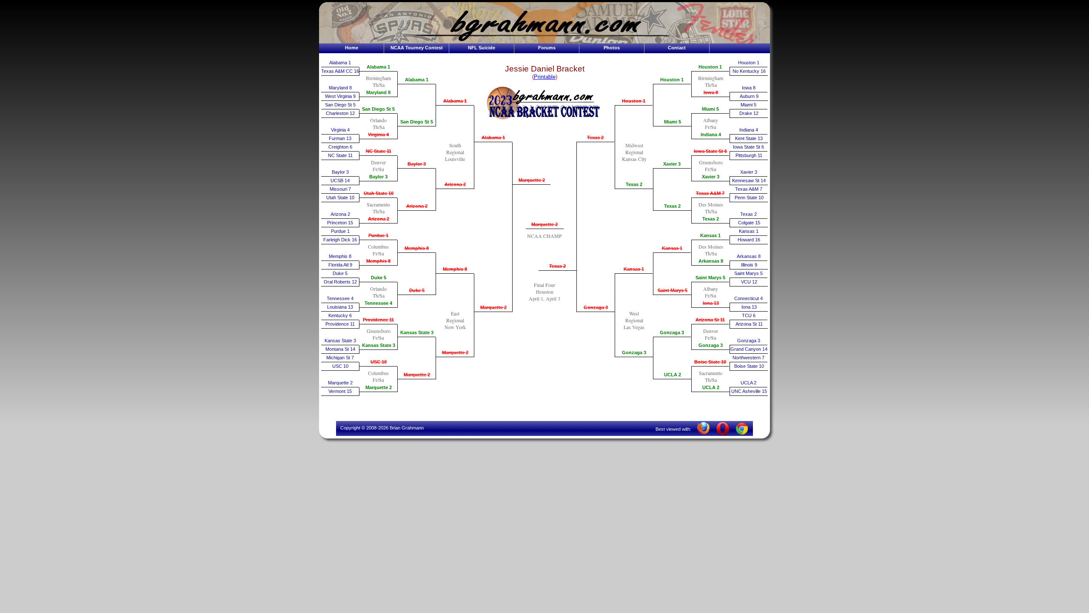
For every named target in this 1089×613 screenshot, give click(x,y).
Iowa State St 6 (710, 151)
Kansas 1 (634, 269)
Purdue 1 (340, 231)
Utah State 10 (340, 197)
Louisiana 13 (340, 306)
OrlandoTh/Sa (378, 123)
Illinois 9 (749, 264)
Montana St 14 (340, 349)
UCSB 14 (340, 180)
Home (351, 47)
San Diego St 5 (340, 104)
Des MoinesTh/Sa (710, 208)
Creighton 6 (340, 146)
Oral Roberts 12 (340, 281)
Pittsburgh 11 (749, 155)
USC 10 (340, 366)
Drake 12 (748, 113)
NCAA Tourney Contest (417, 47)
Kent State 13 (749, 138)
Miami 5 (672, 121)
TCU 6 (748, 315)
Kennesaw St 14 (749, 180)
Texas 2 (557, 266)
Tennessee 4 (340, 298)
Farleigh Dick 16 (340, 239)
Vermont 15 (340, 391)
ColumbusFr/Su (378, 250)
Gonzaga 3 (596, 307)
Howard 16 (749, 239)
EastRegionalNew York (455, 320)
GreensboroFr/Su (379, 334)
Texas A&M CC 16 (340, 71)
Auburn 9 (749, 96)
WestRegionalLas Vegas (634, 320)
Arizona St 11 (710, 319)
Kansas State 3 (340, 340)
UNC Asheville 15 (749, 391)
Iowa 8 (711, 92)
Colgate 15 (749, 222)
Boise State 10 (710, 361)
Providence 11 (340, 324)
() (544, 77)
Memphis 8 (340, 256)
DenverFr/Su (378, 165)
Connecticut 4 (748, 298)
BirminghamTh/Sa (378, 81)
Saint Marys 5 (672, 290)
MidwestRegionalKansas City (634, 152)
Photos (612, 47)
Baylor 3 (340, 172)
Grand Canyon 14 (748, 349)
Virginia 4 (340, 129)
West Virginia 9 (340, 96)
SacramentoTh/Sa (378, 208)
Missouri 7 (340, 189)
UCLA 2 (672, 374)
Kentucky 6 (340, 315)
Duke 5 (340, 273)
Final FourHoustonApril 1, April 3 (544, 291)
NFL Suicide (481, 47)
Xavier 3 (672, 163)
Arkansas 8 (710, 261)
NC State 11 (340, 155)
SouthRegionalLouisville (455, 152)
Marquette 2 (340, 382)
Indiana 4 (711, 134)
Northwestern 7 (748, 357)
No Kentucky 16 (749, 71)
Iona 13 (711, 303)
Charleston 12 (340, 113)
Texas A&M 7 (710, 193)
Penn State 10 (749, 197)
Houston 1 (633, 100)
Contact (677, 47)
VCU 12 (749, 281)
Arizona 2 (340, 214)
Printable (545, 77)
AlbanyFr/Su (710, 123)
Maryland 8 (340, 87)
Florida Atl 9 (340, 264)
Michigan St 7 (340, 357)
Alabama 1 (340, 62)
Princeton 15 (340, 222)
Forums (547, 47)
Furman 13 (340, 138)
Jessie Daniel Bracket (544, 68)
